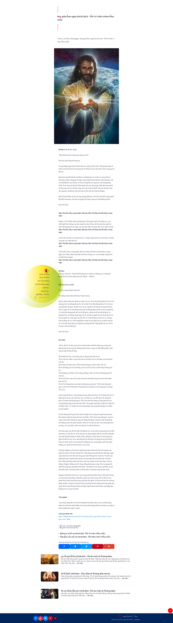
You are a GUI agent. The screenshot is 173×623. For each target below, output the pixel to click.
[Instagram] (40, 618)
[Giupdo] (55, 618)
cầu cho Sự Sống (43, 281)
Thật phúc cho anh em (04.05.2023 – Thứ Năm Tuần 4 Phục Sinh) (85, 537)
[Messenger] (75, 546)
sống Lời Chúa (44, 274)
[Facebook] (64, 546)
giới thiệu (39, 294)
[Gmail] (108, 546)
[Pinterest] (97, 546)
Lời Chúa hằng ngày (42, 284)
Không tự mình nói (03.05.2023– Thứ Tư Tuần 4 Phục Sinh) (82, 533)
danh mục (45, 291)
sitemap (46, 288)
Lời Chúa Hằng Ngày (74, 526)
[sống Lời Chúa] (41, 270)
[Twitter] (86, 546)
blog (136, 616)
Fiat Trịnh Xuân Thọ (72, 528)
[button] (170, 610)
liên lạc (46, 294)
